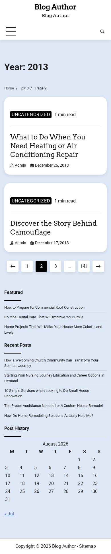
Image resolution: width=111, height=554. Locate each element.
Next (98, 266)
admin (20, 165)
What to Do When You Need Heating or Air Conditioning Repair (48, 146)
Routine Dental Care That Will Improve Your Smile (43, 317)
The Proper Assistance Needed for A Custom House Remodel (53, 406)
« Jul (9, 514)
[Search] (102, 31)
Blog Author (55, 7)
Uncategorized (31, 114)
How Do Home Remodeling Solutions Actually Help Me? (48, 415)
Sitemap (87, 546)
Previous (12, 266)
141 (84, 266)
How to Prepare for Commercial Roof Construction (44, 307)
